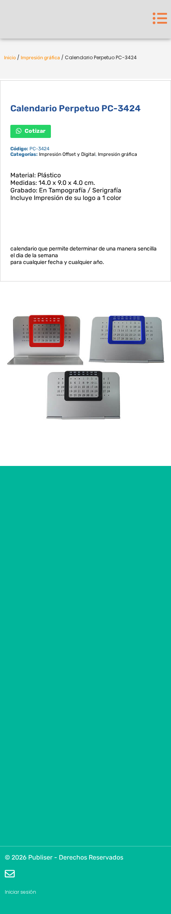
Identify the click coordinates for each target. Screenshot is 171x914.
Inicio (10, 57)
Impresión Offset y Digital (67, 154)
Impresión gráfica (40, 57)
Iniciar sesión (20, 892)
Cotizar (34, 131)
